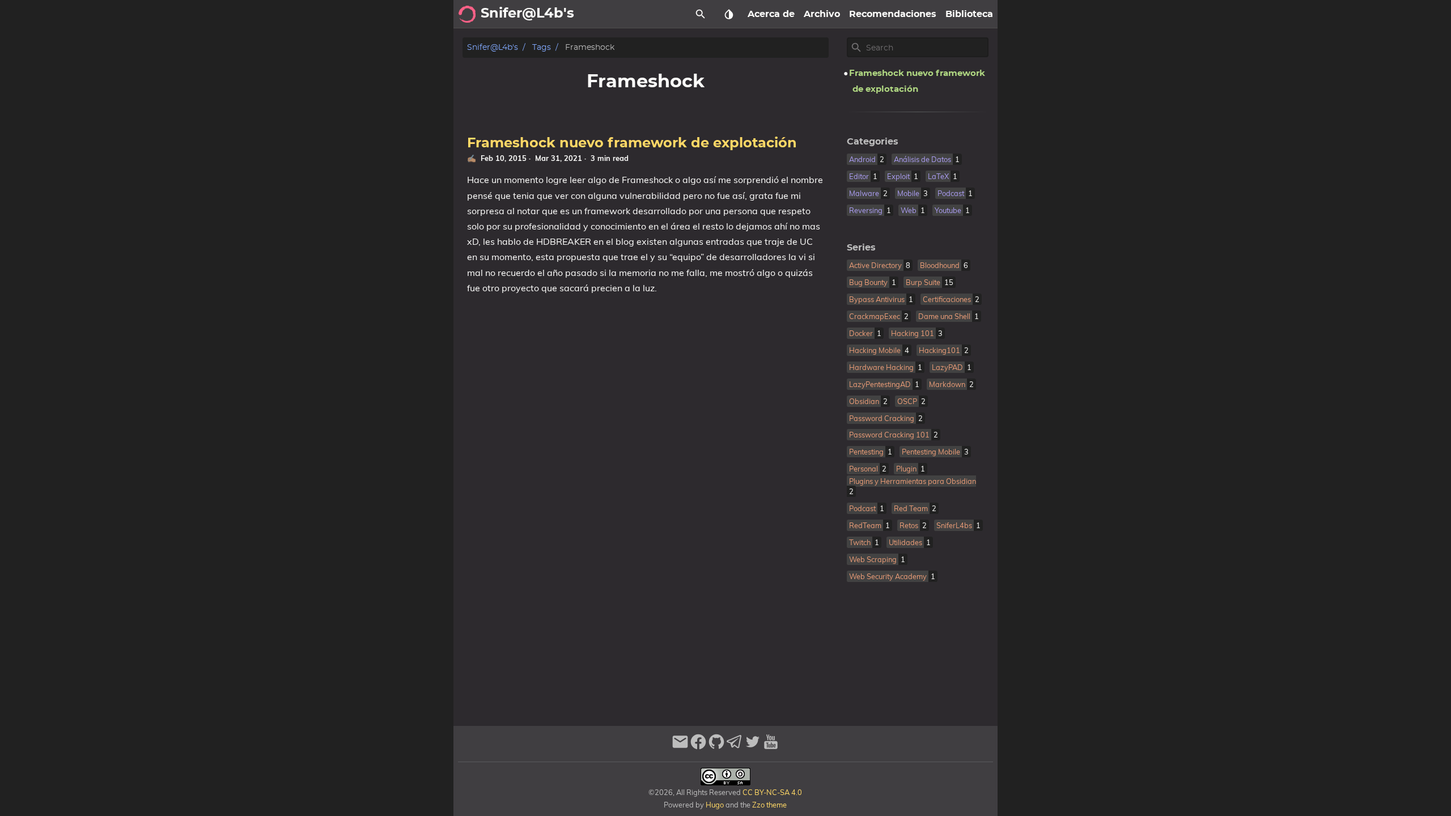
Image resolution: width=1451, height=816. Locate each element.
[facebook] (698, 747)
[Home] (467, 14)
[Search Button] (700, 14)
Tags (541, 47)
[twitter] (753, 747)
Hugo (715, 804)
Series (861, 247)
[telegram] (735, 747)
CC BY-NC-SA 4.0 (771, 792)
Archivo (822, 14)
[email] (680, 747)
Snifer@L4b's (492, 47)
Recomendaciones (892, 14)
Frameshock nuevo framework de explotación (632, 143)
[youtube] (771, 747)
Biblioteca (969, 14)
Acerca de (771, 14)
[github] (716, 747)
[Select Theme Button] (729, 14)
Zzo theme (769, 804)
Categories (872, 141)
